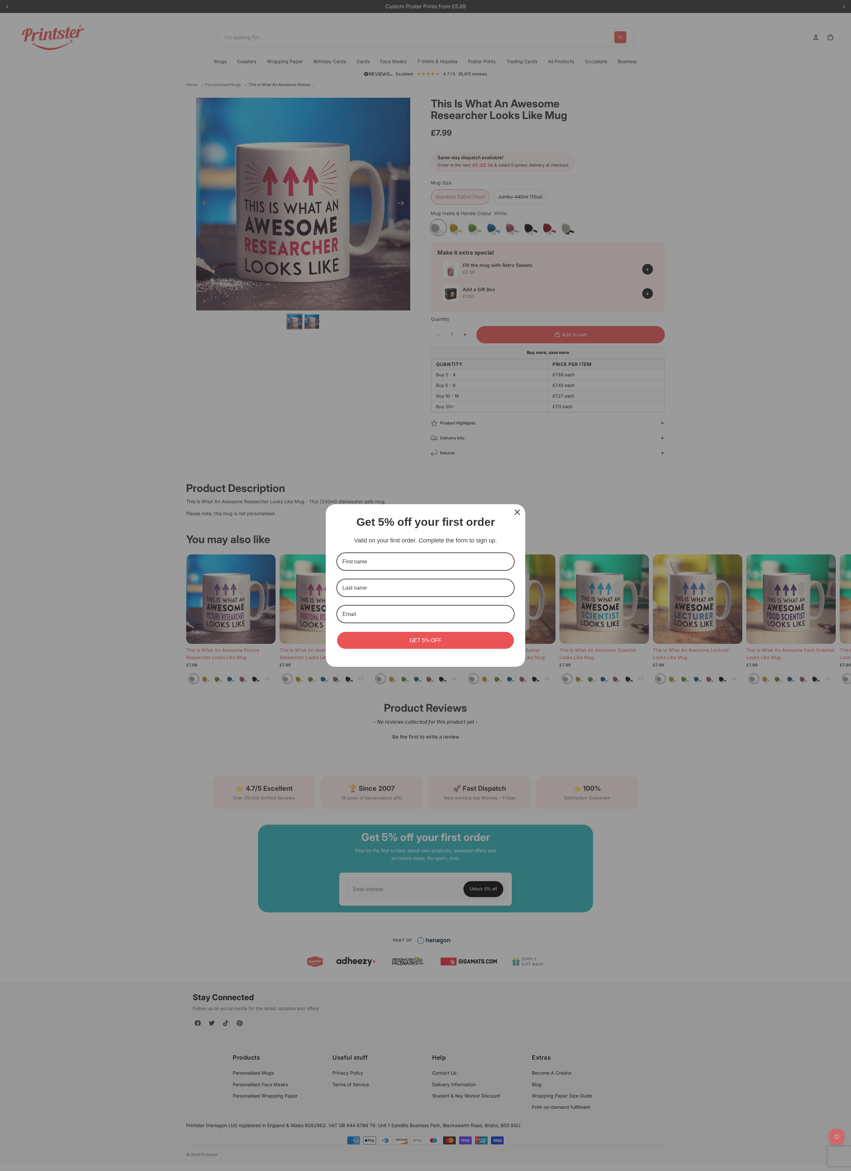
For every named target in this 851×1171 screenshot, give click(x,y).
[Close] (517, 512)
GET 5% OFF (425, 640)
